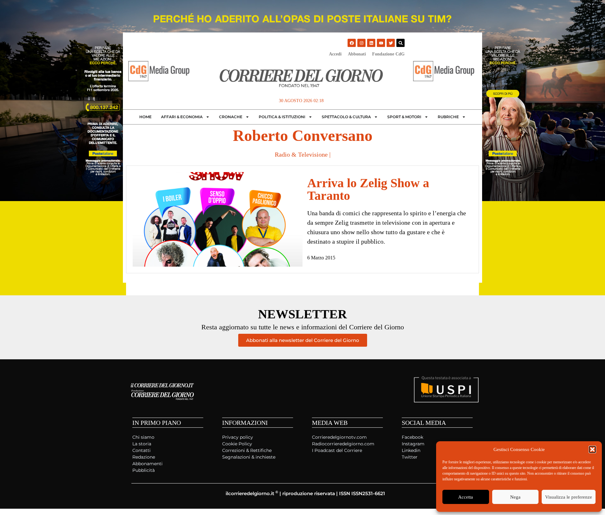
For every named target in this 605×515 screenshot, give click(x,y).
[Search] (400, 43)
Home (145, 116)
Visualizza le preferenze (568, 497)
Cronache (230, 116)
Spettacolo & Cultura (346, 116)
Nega (515, 497)
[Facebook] (352, 43)
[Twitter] (391, 43)
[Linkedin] (371, 43)
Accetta (465, 497)
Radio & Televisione (301, 154)
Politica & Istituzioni (282, 116)
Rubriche (448, 116)
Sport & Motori (404, 116)
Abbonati (357, 54)
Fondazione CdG (388, 54)
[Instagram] (361, 43)
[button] (592, 449)
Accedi (335, 54)
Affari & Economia (182, 116)
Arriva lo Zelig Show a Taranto (368, 189)
